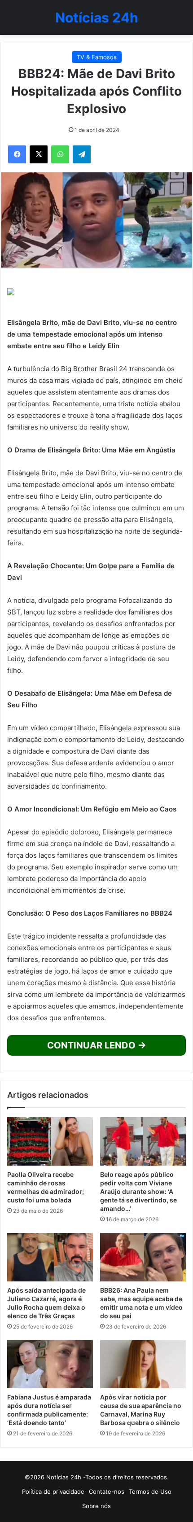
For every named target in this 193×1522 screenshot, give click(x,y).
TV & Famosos (97, 57)
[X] (39, 154)
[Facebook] (17, 154)
